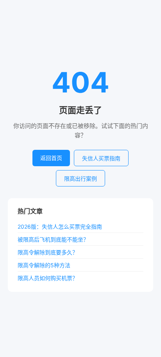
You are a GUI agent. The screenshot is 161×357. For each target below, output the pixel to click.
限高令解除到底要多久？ (48, 252)
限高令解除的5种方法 (44, 265)
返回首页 (51, 158)
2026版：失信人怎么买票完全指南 (60, 226)
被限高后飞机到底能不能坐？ (53, 239)
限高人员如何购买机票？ (48, 278)
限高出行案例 (80, 178)
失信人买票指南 (101, 158)
